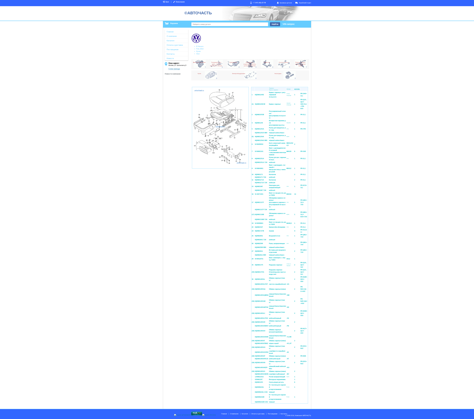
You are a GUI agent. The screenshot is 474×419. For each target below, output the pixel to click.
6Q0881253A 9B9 (261, 133)
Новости (170, 58)
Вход (167, 2)
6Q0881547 (259, 227)
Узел (198, 54)
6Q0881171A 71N (261, 183)
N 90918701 (259, 259)
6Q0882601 (259, 236)
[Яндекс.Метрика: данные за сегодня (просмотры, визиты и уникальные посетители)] (209, 415)
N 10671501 (259, 194)
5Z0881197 (259, 379)
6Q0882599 (259, 243)
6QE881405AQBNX (261, 295)
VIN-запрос (289, 24)
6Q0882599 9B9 (260, 247)
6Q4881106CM (260, 104)
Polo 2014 (199, 49)
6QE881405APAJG (261, 359)
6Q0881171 (259, 174)
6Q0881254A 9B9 (261, 140)
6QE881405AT (260, 341)
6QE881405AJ (260, 313)
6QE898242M (259, 397)
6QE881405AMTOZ (261, 307)
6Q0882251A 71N (261, 162)
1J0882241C (259, 377)
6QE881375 (259, 265)
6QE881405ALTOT (261, 284)
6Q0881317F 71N (261, 209)
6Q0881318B (259, 214)
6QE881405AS (260, 371)
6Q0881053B (259, 114)
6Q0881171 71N (260, 177)
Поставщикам (172, 49)
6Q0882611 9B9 (260, 255)
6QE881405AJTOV (261, 318)
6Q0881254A (259, 136)
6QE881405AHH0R (261, 337)
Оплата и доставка (175, 45)
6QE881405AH (260, 331)
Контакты (171, 54)
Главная (170, 32)
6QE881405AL (260, 279)
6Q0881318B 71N (261, 219)
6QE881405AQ (260, 289)
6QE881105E (259, 95)
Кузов (198, 51)
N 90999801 (259, 223)
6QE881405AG (260, 347)
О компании (172, 36)
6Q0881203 (259, 382)
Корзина (174, 23)
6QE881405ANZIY (261, 367)
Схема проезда (174, 69)
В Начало (199, 46)
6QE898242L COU (261, 392)
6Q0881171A (259, 180)
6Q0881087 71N (260, 190)
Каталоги (170, 41)
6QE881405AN (260, 362)
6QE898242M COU (261, 402)
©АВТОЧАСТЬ (198, 13)
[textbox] (229, 24)
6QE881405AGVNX (261, 352)
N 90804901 (259, 168)
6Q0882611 (259, 251)
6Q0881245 (259, 123)
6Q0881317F (259, 202)
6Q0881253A (259, 129)
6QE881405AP (260, 356)
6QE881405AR (260, 322)
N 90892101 (259, 151)
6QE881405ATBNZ (261, 343)
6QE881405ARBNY (261, 326)
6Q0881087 (259, 186)
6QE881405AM (260, 301)
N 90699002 (259, 144)
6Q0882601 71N (260, 240)
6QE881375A (259, 272)
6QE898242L (259, 387)
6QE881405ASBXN (261, 374)
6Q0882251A (259, 158)
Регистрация (180, 2)
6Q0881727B (259, 231)
